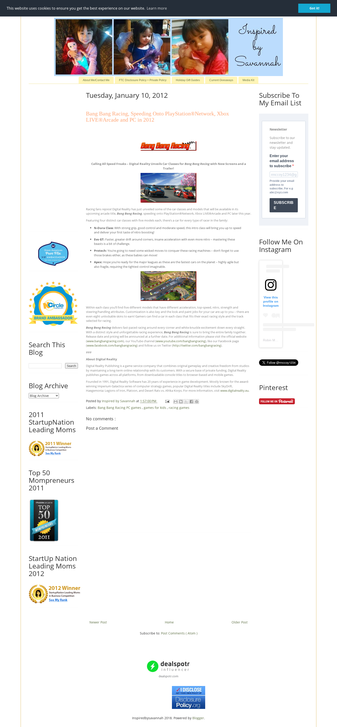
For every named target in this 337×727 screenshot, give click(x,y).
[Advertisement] (168, 574)
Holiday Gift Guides (188, 80)
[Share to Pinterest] (196, 401)
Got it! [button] (314, 8)
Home (169, 622)
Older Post (240, 622)
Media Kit (248, 80)
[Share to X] (186, 401)
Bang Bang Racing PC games (120, 407)
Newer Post (98, 622)
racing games (179, 407)
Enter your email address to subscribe (282, 161)
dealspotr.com (168, 676)
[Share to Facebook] (191, 401)
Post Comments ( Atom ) (179, 633)
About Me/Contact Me (96, 80)
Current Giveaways (221, 80)
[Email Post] (167, 401)
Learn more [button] (157, 8)
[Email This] (175, 401)
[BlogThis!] (181, 401)
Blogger (198, 718)
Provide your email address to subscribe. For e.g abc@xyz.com (282, 186)
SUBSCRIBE (283, 205)
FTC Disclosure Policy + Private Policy (142, 80)
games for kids (155, 407)
